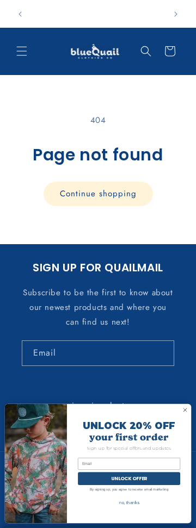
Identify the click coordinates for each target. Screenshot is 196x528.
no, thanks (129, 503)
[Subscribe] (162, 353)
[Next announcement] (176, 14)
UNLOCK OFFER (129, 478)
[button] (22, 51)
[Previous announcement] (20, 14)
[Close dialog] (185, 410)
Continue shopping (98, 194)
